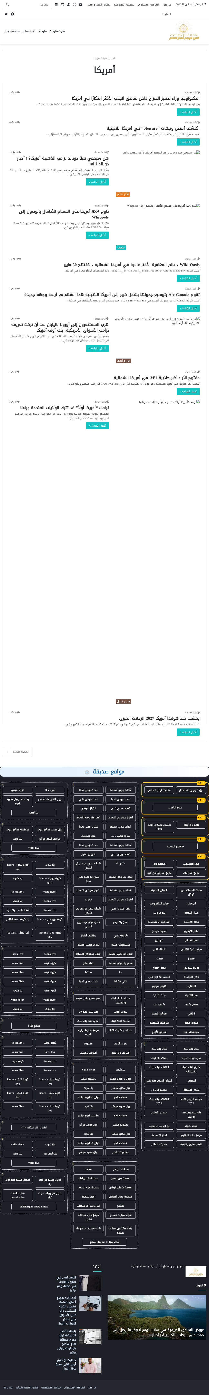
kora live (17, 953)
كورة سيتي (17, 789)
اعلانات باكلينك (88, 1052)
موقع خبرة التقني (191, 949)
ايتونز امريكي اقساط (88, 890)
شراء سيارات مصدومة (88, 1228)
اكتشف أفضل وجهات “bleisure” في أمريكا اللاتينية (153, 128)
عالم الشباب (175, 807)
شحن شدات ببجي (120, 908)
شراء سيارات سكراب (88, 1205)
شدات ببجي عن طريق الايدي (88, 865)
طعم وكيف (191, 1004)
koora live (18, 891)
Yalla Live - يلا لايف (18, 910)
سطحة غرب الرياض (88, 1187)
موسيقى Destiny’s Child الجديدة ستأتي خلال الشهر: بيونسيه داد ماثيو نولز (161, 1332)
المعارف (191, 986)
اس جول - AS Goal (18, 932)
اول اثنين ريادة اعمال (191, 790)
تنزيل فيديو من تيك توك (50, 1181)
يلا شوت (120, 1069)
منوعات (42, 31)
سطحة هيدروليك (88, 1178)
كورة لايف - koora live (49, 1081)
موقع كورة (34, 1025)
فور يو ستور (88, 854)
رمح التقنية (191, 995)
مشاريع (88, 1043)
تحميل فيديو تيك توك (17, 1179)
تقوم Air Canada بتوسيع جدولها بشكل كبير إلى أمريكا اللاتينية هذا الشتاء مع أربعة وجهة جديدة (112, 294)
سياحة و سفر (12, 31)
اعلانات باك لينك (121, 1052)
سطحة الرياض (121, 1169)
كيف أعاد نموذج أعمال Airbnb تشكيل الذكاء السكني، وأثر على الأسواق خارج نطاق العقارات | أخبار (66, 1310)
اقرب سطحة (88, 1196)
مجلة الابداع (159, 967)
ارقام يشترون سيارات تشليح (120, 1230)
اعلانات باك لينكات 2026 (33, 1127)
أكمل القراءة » (188, 112)
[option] (157, 1317)
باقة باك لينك (191, 824)
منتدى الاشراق (191, 1089)
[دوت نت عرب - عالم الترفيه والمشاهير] (183, 31)
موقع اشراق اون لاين (159, 872)
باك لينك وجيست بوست (191, 1114)
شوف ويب (159, 912)
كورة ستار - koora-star (17, 867)
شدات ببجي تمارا (88, 789)
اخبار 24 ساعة (159, 1135)
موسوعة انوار (191, 1031)
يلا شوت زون (50, 1153)
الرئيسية (107, 58)
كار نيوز (159, 940)
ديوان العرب (120, 1043)
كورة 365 (50, 789)
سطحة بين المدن (120, 1178)
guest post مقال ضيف (88, 998)
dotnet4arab (191, 92)
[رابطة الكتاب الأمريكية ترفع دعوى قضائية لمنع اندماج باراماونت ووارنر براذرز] (90, 1336)
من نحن (167, 4)
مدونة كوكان (159, 931)
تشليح (120, 1205)
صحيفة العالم (159, 1144)
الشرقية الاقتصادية (159, 921)
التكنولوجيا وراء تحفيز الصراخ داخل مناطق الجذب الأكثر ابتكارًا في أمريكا (136, 98)
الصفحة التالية (21, 751)
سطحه (88, 1169)
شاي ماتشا (120, 981)
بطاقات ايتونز (88, 935)
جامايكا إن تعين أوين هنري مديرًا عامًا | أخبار (66, 1364)
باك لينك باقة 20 (88, 1011)
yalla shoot (88, 1069)
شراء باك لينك (191, 1048)
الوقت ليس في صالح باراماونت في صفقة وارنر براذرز (66, 1284)
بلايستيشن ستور (120, 944)
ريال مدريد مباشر (120, 1087)
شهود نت (159, 1004)
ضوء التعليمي (191, 863)
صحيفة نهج (191, 940)
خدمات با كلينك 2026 (120, 1030)
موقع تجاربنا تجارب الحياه (88, 1032)
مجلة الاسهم (191, 921)
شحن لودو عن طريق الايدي (88, 924)
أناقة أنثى (159, 949)
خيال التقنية (191, 912)
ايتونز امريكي (88, 808)
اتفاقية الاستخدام (148, 4)
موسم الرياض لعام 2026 (191, 1101)
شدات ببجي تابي (88, 799)
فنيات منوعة (57, 31)
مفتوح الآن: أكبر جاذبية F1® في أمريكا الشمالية (157, 378)
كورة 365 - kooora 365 (50, 934)
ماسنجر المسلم (175, 846)
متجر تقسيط (88, 835)
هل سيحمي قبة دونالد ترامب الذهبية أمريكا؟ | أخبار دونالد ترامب (63, 161)
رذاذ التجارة (159, 995)
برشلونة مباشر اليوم (18, 829)
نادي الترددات (191, 976)
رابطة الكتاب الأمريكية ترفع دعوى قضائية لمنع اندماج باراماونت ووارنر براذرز (66, 1341)
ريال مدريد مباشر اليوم (50, 829)
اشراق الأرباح (159, 1031)
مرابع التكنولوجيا (159, 903)
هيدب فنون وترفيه (191, 1144)
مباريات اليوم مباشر (120, 1078)
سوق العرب (120, 1011)
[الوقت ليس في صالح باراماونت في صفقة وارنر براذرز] (90, 1283)
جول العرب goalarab (50, 799)
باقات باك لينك (159, 1058)
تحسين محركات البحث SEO (159, 827)
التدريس (191, 1080)
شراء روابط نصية (191, 1058)
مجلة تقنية (191, 1125)
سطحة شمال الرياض (120, 1187)
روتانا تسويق (191, 967)
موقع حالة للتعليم (191, 1135)
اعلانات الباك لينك (159, 1067)
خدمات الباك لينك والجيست (120, 1000)
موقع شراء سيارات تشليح (88, 1217)
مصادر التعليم (159, 1112)
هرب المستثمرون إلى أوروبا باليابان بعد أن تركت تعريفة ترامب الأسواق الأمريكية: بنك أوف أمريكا (60, 327)
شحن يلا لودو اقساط (88, 817)
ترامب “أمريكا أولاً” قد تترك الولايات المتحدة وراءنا (64, 408)
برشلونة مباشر (88, 1078)
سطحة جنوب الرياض (120, 1196)
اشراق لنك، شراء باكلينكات (191, 1069)
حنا (120, 972)
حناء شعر (88, 963)
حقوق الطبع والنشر (99, 4)
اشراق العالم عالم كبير (159, 1080)
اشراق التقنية (159, 890)
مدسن (159, 958)
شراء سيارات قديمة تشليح (104, 1241)
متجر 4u (120, 863)
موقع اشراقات (191, 872)
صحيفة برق (159, 863)
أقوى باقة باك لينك (88, 1020)
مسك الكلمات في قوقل (191, 892)
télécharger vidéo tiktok (34, 1206)
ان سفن (191, 903)
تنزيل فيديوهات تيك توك (49, 1195)
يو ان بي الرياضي (159, 1125)
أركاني (191, 1013)
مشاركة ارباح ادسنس (159, 790)
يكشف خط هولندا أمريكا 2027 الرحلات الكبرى (159, 718)
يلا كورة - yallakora (17, 919)
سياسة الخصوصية (124, 4)
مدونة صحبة (191, 1022)
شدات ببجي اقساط (120, 789)
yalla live (33, 847)
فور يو (88, 899)
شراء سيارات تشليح (120, 1214)
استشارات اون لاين (159, 976)
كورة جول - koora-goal (50, 880)
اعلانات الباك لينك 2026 (159, 1101)
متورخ (191, 958)
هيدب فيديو (159, 986)
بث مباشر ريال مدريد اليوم (18, 801)
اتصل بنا (166, 14)
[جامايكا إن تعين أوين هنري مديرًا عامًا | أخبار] (90, 1365)
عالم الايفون (191, 931)
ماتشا (88, 972)
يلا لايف (33, 812)
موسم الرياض (159, 1089)
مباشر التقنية (159, 1013)
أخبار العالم (28, 31)
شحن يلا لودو (120, 922)
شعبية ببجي (121, 935)
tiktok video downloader (18, 1195)
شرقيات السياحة (159, 1022)
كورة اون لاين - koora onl (49, 921)
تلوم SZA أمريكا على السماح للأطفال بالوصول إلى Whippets (64, 214)
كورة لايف (50, 963)
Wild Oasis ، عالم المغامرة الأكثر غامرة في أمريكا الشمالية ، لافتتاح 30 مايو (132, 264)
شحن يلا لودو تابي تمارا (88, 879)
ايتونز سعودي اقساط (120, 817)
